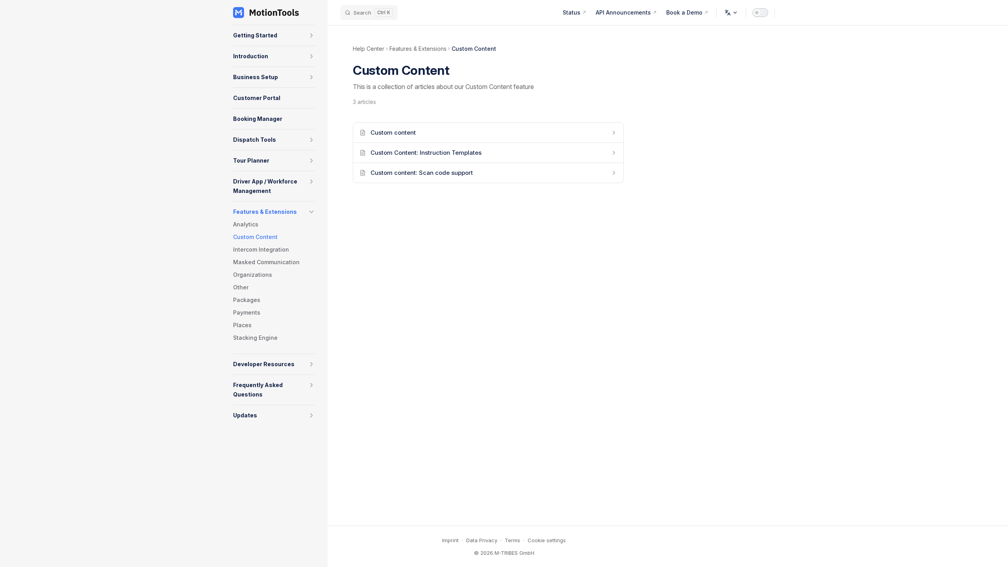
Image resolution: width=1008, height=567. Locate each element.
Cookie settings (547, 540)
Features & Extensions (418, 48)
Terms (512, 540)
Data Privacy (481, 540)
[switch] (760, 12)
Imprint (450, 540)
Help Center (368, 48)
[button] (311, 35)
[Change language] (731, 12)
